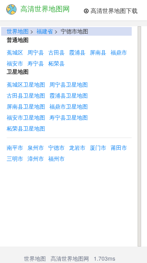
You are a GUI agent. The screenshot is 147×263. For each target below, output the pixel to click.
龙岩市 (77, 147)
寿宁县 (35, 63)
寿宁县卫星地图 (68, 117)
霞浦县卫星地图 (68, 95)
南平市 (15, 147)
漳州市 (35, 158)
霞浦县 (77, 52)
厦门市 (98, 147)
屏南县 (98, 52)
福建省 (44, 31)
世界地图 (18, 31)
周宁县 (35, 52)
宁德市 (56, 147)
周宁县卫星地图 (68, 84)
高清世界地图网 (70, 258)
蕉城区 (15, 52)
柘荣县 (56, 63)
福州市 (56, 158)
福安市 (15, 63)
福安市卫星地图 (26, 117)
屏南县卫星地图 (26, 106)
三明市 (15, 158)
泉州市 (35, 147)
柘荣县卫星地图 (26, 128)
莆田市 (119, 147)
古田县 (56, 52)
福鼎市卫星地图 (68, 106)
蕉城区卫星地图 (26, 84)
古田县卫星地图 (26, 95)
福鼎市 (119, 52)
